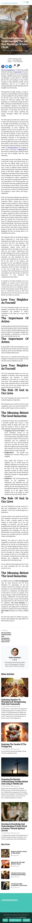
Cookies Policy (22, 917)
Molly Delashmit (6, 50)
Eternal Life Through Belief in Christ (18, 863)
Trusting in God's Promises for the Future (19, 884)
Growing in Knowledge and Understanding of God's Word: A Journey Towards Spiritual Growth (14, 827)
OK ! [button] (5, 920)
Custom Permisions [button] (15, 920)
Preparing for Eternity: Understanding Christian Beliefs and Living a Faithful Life (14, 781)
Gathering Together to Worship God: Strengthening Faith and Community (13, 702)
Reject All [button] (26, 920)
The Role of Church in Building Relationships (18, 873)
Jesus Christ (17, 72)
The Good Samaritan (7, 70)
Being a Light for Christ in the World (19, 852)
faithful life (21, 150)
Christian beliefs (12, 148)
